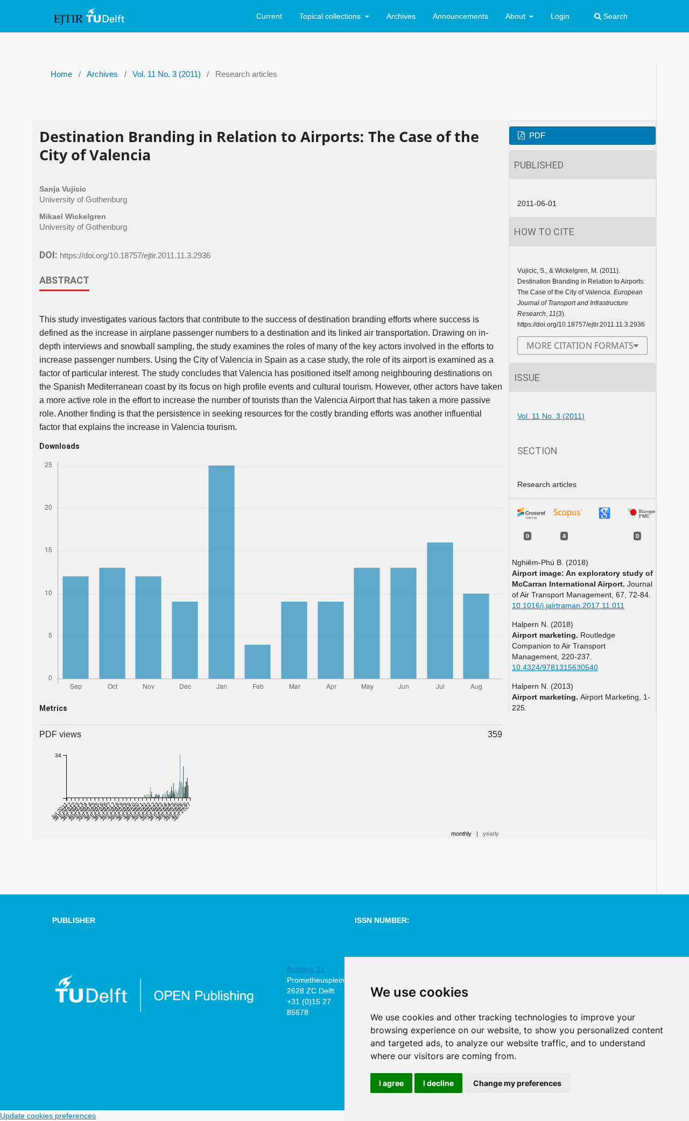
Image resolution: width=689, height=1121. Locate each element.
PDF (536, 135)
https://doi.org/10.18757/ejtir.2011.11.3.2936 (135, 255)
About (516, 16)
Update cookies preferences (48, 1115)
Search (614, 16)
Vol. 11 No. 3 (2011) (166, 74)
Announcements (460, 16)
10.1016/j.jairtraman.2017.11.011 (568, 605)
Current (269, 16)
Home (61, 74)
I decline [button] (438, 1083)
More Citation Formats (580, 345)
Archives (401, 16)
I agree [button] (391, 1083)
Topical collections (331, 16)
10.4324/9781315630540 (555, 667)
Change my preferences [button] (517, 1083)
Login (560, 16)
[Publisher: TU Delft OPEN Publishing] (153, 1010)
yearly (491, 833)
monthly (461, 833)
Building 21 (306, 969)
